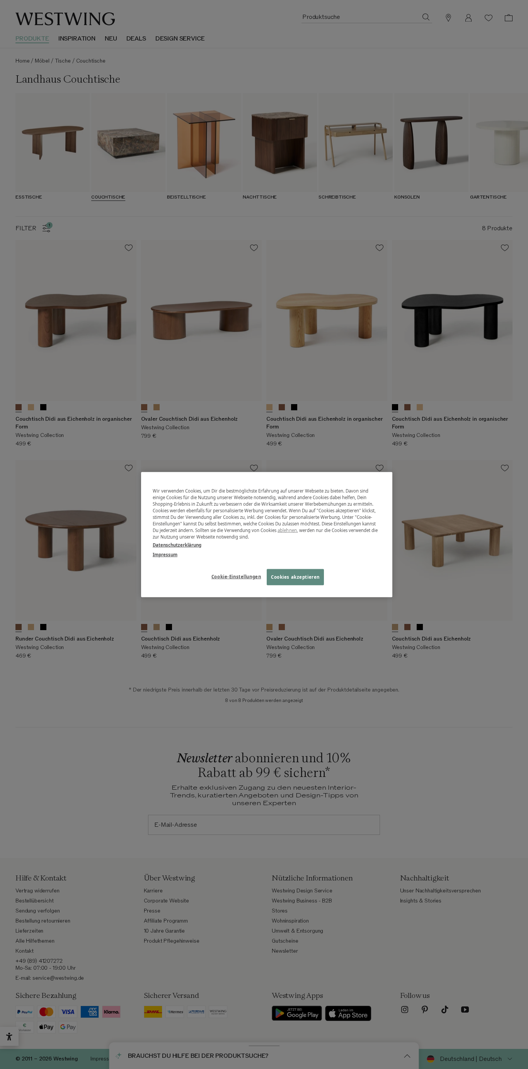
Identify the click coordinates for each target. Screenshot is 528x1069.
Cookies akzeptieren (295, 577)
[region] (266, 534)
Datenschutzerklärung (177, 545)
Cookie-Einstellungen (236, 577)
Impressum (165, 554)
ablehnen (287, 530)
